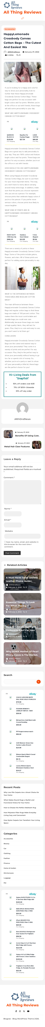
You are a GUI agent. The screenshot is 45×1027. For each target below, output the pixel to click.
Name (7, 509)
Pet (5, 883)
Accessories (10, 29)
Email (7, 520)
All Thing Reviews (23, 12)
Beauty (6, 843)
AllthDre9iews (14, 52)
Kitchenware (9, 873)
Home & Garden (10, 868)
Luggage (7, 878)
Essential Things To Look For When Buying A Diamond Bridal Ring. (20, 605)
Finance (7, 863)
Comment (9, 477)
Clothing (7, 853)
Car (5, 848)
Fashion (7, 858)
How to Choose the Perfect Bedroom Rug (20, 808)
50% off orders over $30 (24, 384)
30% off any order (24, 391)
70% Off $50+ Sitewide (24, 387)
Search (8, 675)
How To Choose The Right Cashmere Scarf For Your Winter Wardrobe (21, 630)
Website (9, 531)
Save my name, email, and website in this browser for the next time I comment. (21, 544)
